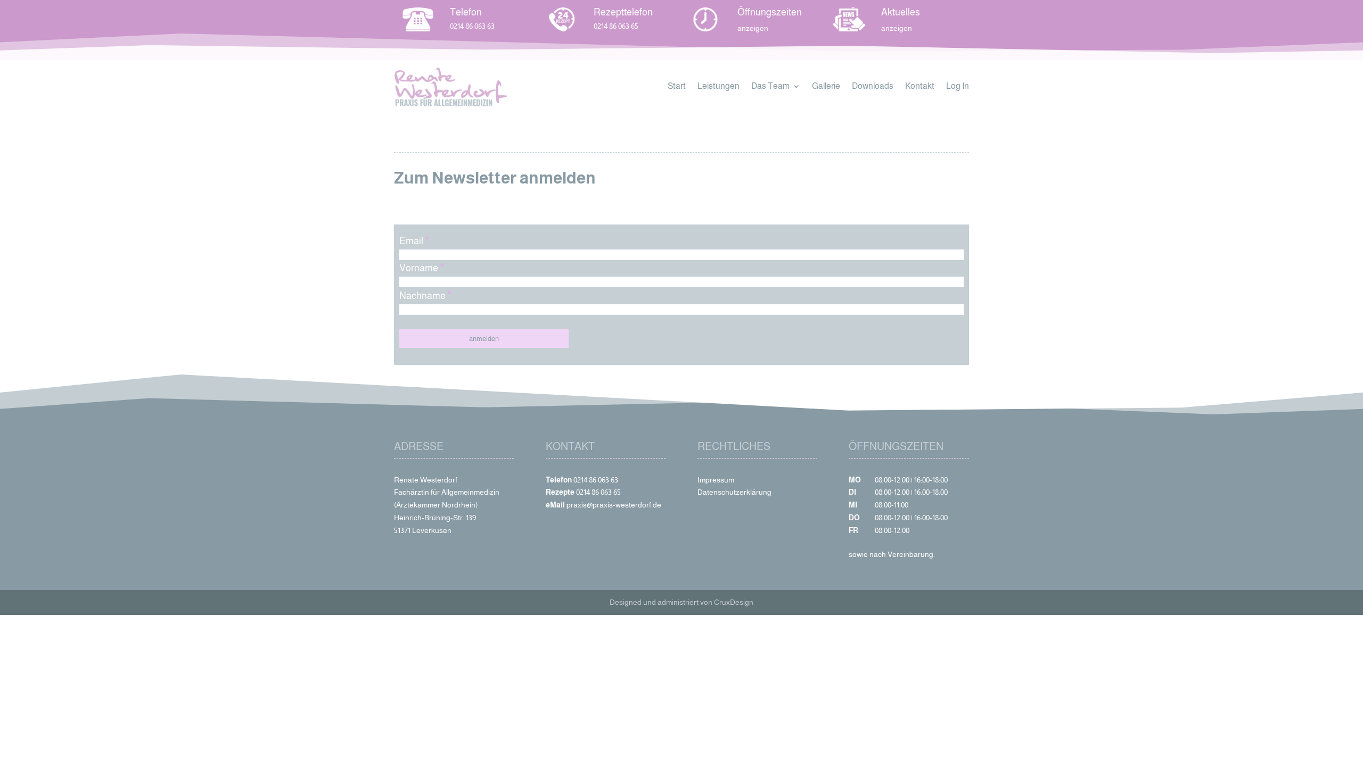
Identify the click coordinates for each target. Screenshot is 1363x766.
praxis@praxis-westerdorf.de (613, 505)
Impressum (715, 480)
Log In (957, 86)
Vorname (421, 268)
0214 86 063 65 (616, 26)
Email (414, 241)
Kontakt (919, 86)
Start (677, 86)
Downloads (872, 86)
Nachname (425, 295)
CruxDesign (733, 602)
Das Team (770, 86)
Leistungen (718, 86)
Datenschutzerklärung (734, 492)
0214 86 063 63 (472, 26)
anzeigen (896, 28)
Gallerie (826, 86)
